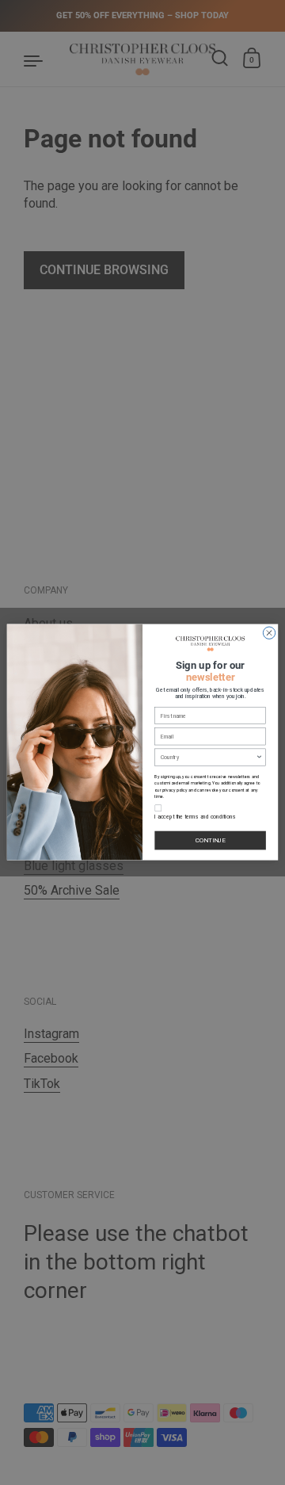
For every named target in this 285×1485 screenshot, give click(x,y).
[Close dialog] (269, 633)
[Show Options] (259, 758)
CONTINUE (211, 840)
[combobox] (208, 758)
